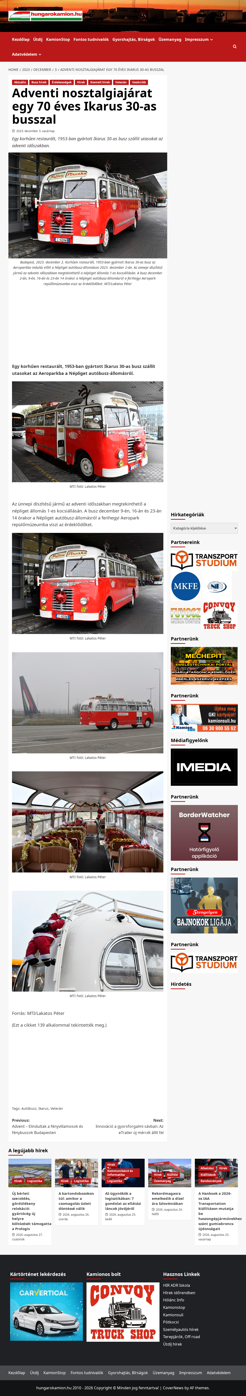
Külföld (172, 1175)
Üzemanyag (170, 39)
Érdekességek (62, 82)
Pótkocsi (171, 1322)
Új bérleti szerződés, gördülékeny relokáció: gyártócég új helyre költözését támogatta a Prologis (31, 1211)
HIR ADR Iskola (176, 1285)
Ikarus (43, 1108)
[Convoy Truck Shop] (122, 1311)
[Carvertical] (46, 1311)
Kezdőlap (21, 39)
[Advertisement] (96, 325)
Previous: (47, 1126)
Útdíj (38, 39)
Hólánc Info (173, 1300)
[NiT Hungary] (217, 585)
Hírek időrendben (179, 1292)
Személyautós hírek (181, 1329)
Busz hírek (38, 82)
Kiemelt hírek (100, 82)
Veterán (121, 82)
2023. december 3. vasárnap (35, 131)
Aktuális (20, 82)
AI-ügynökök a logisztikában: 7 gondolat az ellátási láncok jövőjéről (123, 1201)
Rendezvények (211, 1181)
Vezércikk (139, 82)
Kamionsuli (173, 1314)
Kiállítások (208, 1175)
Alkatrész (207, 1168)
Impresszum (197, 39)
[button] (235, 47)
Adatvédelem (24, 54)
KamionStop (58, 39)
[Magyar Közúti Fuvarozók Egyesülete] (186, 585)
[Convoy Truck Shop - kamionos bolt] (220, 615)
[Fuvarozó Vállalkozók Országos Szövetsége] (186, 615)
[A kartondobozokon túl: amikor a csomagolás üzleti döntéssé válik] (76, 1173)
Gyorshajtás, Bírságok (133, 39)
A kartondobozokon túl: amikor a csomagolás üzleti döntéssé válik (76, 1201)
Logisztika (34, 1181)
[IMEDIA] (204, 766)
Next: (130, 1126)
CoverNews (173, 1387)
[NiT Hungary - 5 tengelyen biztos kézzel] (204, 905)
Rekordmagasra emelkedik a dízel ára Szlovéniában (168, 1198)
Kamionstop (174, 1307)
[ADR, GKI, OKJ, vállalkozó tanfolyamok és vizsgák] (204, 560)
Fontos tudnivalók (91, 39)
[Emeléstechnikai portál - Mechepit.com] (204, 665)
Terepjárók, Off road (181, 1336)
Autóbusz (29, 1108)
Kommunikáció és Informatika (120, 1173)
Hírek (81, 82)
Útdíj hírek (172, 1344)
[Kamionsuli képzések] (204, 717)
